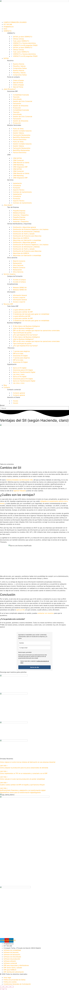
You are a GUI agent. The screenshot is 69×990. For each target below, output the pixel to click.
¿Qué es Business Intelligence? (23, 328)
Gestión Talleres (18, 133)
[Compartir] (8, 987)
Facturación (17, 103)
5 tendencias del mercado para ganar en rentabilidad (31, 314)
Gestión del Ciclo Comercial (22, 101)
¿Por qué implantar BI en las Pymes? (25, 335)
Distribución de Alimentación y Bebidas (26, 231)
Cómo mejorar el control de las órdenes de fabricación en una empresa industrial (27, 762)
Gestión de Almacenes (20, 106)
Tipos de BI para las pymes (22, 333)
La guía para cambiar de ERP (23, 312)
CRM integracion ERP (20, 167)
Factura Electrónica (19, 139)
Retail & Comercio (19, 261)
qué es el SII (20, 610)
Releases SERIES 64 (20, 287)
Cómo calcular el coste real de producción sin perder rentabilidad (22, 779)
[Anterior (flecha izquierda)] (1, 989)
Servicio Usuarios (9, 274)
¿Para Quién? (8, 205)
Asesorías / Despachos (21, 215)
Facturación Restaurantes (21, 135)
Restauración (17, 263)
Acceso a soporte (19, 297)
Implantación (17, 183)
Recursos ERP (8, 304)
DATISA (6, 58)
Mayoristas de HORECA (21, 238)
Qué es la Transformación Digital (24, 372)
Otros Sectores (18, 265)
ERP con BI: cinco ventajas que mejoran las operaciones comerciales (36, 330)
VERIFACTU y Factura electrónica (24, 43)
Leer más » (3, 765)
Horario (15, 401)
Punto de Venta (18, 129)
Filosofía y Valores (19, 66)
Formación (16, 188)
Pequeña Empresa (19, 211)
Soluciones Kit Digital (20, 356)
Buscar (2, 405)
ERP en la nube (18, 353)
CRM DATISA (17, 158)
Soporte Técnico (18, 190)
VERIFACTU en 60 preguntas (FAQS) (25, 45)
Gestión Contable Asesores (22, 131)
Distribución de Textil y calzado (24, 234)
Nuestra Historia (18, 64)
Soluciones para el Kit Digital (23, 370)
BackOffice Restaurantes (21, 137)
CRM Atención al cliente (21, 162)
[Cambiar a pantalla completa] (5, 987)
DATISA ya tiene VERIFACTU (22, 37)
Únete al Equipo (18, 80)
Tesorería (16, 97)
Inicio (5, 29)
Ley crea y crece (18, 374)
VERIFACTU (7, 31)
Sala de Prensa (18, 82)
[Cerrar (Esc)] (12, 987)
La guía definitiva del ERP (21, 310)
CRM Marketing (18, 165)
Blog (5, 385)
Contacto (7, 387)
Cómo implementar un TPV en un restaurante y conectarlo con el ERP (23, 773)
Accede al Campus (19, 280)
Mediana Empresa (19, 213)
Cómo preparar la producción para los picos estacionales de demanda (24, 768)
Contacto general (19, 393)
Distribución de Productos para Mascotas (27, 236)
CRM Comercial (18, 160)
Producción (17, 108)
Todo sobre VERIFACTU (21, 41)
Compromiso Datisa (20, 68)
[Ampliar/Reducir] (1, 987)
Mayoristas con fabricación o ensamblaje (27, 240)
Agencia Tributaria (19, 491)
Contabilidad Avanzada (21, 95)
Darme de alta (34, 667)
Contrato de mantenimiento (22, 192)
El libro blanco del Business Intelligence (26, 326)
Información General (20, 295)
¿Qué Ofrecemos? (10, 89)
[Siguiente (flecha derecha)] (5, 989)
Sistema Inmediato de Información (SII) (19, 480)
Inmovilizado (17, 99)
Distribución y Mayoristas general (24, 227)
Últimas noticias (18, 39)
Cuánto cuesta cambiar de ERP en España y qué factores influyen (22, 785)
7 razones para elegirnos (21, 351)
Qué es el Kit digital (19, 368)
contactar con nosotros (46, 613)
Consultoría (17, 185)
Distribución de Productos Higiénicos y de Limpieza (30, 229)
